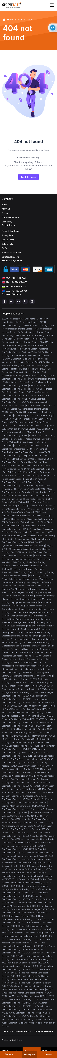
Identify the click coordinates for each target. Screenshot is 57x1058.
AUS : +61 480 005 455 (16, 291)
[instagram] (32, 301)
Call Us (10, 1054)
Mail (50, 1054)
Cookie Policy (8, 239)
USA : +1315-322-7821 (16, 278)
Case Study (7, 221)
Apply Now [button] (30, 1054)
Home (4, 204)
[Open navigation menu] (52, 5)
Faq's (4, 248)
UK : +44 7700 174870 (16, 282)
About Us (6, 209)
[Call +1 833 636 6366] (52, 27)
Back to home (28, 177)
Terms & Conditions (10, 231)
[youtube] (18, 301)
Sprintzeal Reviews (10, 257)
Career (5, 213)
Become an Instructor (11, 252)
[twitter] (11, 301)
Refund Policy (8, 244)
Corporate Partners (10, 217)
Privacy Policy (8, 235)
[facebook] (4, 301)
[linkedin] (25, 301)
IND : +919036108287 (16, 286)
